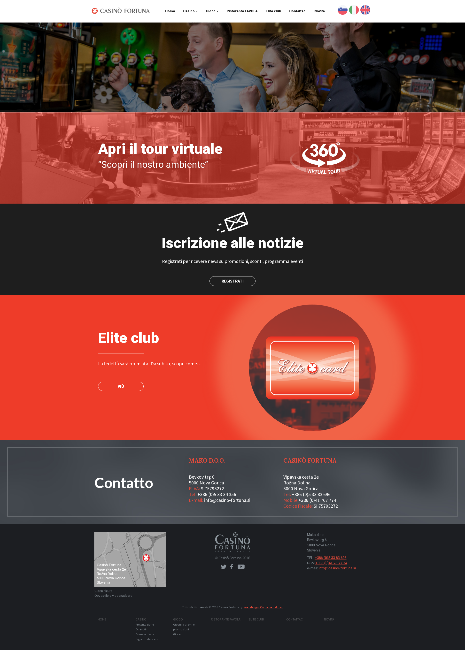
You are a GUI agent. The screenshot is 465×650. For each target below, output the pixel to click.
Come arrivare (145, 634)
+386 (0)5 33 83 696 (311, 494)
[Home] (122, 10)
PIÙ (121, 386)
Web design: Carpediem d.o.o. (263, 607)
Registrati (233, 281)
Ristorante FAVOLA (242, 11)
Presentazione (145, 624)
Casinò (189, 11)
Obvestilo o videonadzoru (113, 595)
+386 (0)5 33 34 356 (216, 494)
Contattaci (297, 11)
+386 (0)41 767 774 (317, 500)
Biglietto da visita (147, 639)
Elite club (273, 11)
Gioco (211, 11)
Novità (319, 11)
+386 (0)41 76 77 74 (331, 563)
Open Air (141, 629)
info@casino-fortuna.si (227, 500)
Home (170, 11)
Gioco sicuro (103, 591)
